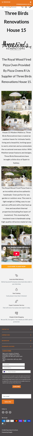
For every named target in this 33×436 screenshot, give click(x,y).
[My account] (26, 7)
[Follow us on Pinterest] (10, 412)
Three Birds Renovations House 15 (16, 21)
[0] (30, 7)
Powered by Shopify (7, 432)
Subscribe (8, 402)
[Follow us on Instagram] (6, 412)
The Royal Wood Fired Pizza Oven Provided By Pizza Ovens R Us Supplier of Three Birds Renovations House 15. (16, 71)
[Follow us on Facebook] (3, 412)
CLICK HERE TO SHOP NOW (16, 266)
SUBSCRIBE (16, 387)
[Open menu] (3, 7)
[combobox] (4, 371)
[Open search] (22, 7)
